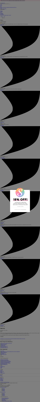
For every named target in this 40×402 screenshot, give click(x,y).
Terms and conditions (23, 209)
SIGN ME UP (20, 208)
